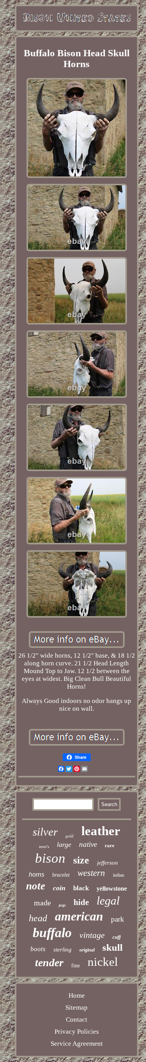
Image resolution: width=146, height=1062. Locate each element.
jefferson (107, 863)
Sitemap (76, 1007)
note (35, 886)
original (87, 950)
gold (69, 836)
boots (38, 949)
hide (81, 902)
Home (77, 995)
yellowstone (112, 888)
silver (45, 831)
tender (49, 963)
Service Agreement (77, 1043)
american (79, 916)
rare (109, 845)
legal (108, 900)
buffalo (52, 933)
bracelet (61, 875)
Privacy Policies (77, 1031)
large (64, 844)
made (42, 902)
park (117, 919)
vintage (92, 935)
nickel (103, 962)
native (88, 844)
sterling (62, 949)
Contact (76, 1019)
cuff (117, 937)
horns (36, 874)
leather (100, 831)
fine (75, 966)
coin (59, 888)
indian (118, 875)
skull (112, 947)
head (38, 918)
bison (50, 858)
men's (44, 846)
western (91, 873)
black (81, 888)
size (81, 860)
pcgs (62, 905)
